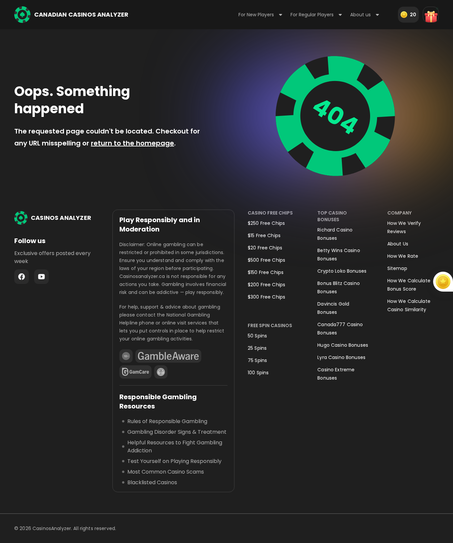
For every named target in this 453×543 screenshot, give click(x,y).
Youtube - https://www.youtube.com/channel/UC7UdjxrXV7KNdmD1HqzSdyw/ (41, 276)
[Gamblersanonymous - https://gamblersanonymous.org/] (160, 372)
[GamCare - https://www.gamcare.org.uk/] (135, 372)
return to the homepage (132, 143)
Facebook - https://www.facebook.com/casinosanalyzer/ (21, 276)
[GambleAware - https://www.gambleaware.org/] (168, 356)
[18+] (126, 356)
